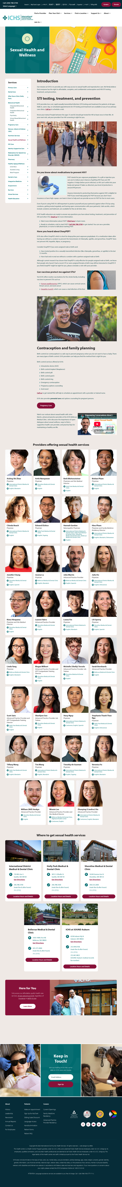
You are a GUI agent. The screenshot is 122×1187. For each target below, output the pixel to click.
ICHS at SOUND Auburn (77, 929)
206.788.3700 (18, 885)
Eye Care (11, 190)
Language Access (30, 1121)
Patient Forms (29, 1129)
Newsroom (9, 1117)
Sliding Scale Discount (32, 1117)
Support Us (95, 13)
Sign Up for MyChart (31, 1113)
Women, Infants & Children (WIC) (16, 130)
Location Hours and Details (23, 896)
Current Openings (49, 1109)
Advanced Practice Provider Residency (50, 1121)
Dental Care (12, 92)
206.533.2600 (94, 885)
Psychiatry (13, 115)
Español (79, 4)
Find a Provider (40, 13)
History (7, 1109)
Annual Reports (10, 1121)
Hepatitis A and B (47, 289)
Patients (27, 1104)
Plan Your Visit (54, 13)
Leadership (9, 1113)
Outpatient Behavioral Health (17, 111)
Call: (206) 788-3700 (10, 3)
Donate (116, 4)
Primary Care (12, 88)
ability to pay (31, 998)
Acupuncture (12, 186)
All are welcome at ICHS (26, 996)
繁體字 (58, 4)
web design (83, 1146)
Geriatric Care (12, 177)
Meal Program (14, 172)
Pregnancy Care (13, 125)
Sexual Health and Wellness (17, 140)
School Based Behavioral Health (18, 119)
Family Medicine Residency (49, 1114)
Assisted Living (14, 170)
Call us (48, 109)
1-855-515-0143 (79, 1168)
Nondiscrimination (30, 1125)
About (106, 13)
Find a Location (81, 13)
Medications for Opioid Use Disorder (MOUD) (17, 154)
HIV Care (11, 144)
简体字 (51, 4)
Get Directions (19, 879)
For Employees (10, 1129)
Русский (72, 4)
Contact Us (9, 1125)
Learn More (27, 1006)
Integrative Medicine (15, 181)
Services (67, 13)
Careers (106, 4)
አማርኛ (45, 4)
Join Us (37, 22)
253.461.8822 (75, 955)
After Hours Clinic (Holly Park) (16, 97)
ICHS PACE (13, 167)
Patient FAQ (28, 1133)
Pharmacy (11, 159)
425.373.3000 (37, 948)
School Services (13, 194)
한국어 (65, 4)
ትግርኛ (86, 4)
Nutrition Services (14, 136)
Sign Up (61, 1084)
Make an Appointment (32, 1109)
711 (15, 890)
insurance (21, 998)
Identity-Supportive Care (16, 148)
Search (26, 4)
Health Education (13, 198)
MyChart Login (35, 4)
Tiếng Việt (94, 4)
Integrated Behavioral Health (17, 107)
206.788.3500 (56, 885)
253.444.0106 (75, 947)
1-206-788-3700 (83, 1173)
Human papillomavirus (49, 284)
